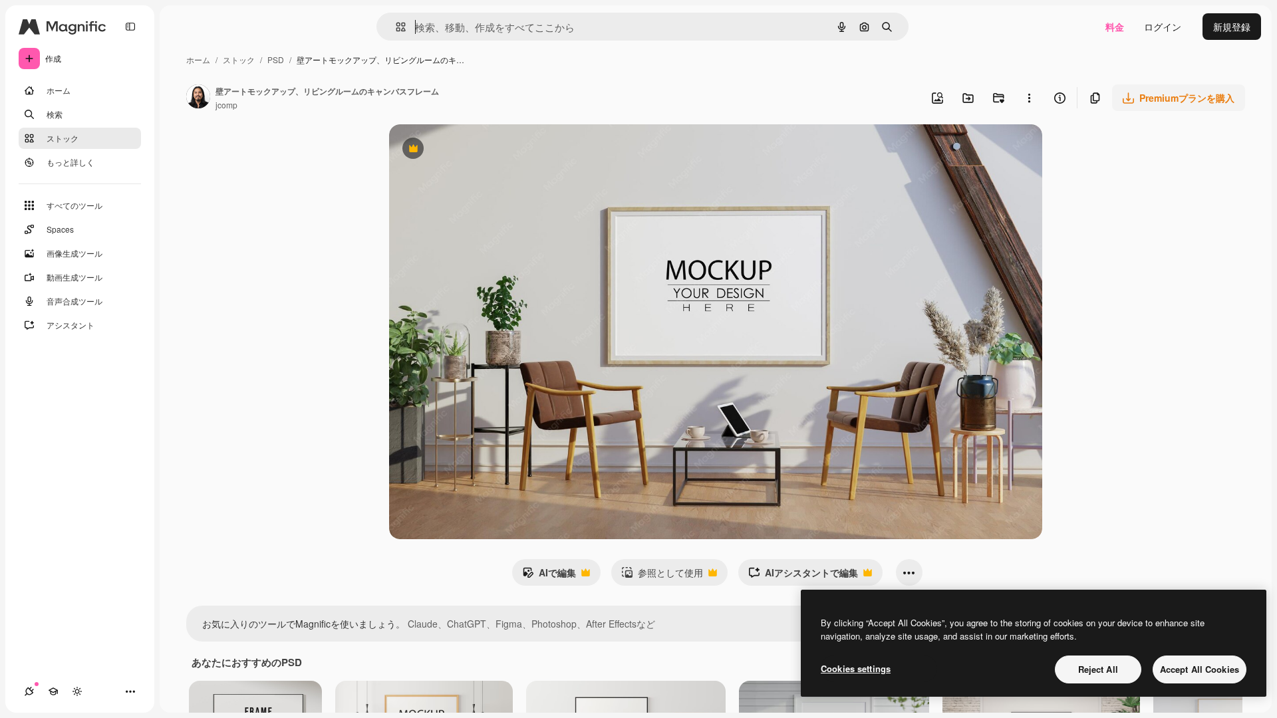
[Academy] (53, 691)
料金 (1114, 26)
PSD (275, 59)
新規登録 (1231, 26)
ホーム (198, 59)
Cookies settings (856, 668)
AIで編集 (549, 576)
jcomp (226, 104)
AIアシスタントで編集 (803, 576)
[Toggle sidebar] (130, 26)
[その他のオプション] (1029, 97)
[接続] (29, 691)
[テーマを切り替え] (77, 691)
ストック (239, 59)
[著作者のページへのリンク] (198, 97)
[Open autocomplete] (395, 27)
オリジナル (480, 150)
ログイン (1162, 26)
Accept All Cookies (1199, 669)
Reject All (1098, 669)
